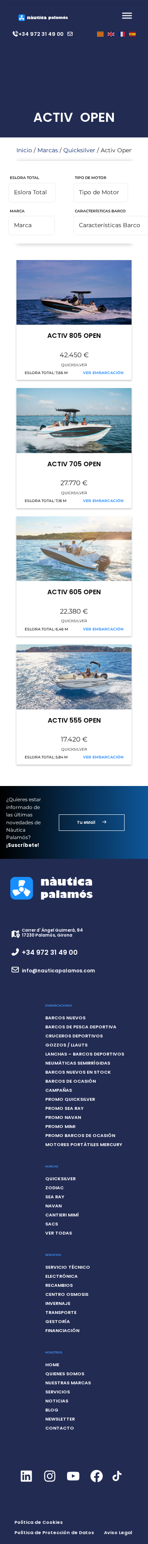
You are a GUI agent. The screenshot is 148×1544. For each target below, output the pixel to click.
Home (52, 1364)
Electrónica (61, 1276)
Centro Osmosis (66, 1294)
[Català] (100, 34)
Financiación (62, 1330)
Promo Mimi (60, 1126)
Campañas (58, 1090)
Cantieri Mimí (62, 1214)
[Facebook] (96, 1483)
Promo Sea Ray (64, 1108)
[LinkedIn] (26, 1483)
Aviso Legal (118, 1532)
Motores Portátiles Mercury (83, 1144)
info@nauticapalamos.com (58, 970)
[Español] (132, 34)
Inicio (24, 150)
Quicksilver (79, 150)
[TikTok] (117, 1480)
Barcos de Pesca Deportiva (80, 1026)
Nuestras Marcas (68, 1382)
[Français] (121, 34)
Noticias (56, 1401)
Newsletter (60, 1419)
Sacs (51, 1224)
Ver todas (58, 1233)
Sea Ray (54, 1196)
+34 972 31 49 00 (40, 33)
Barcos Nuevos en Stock (78, 1072)
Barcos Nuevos (65, 1017)
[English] (111, 34)
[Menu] (127, 16)
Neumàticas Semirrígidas (77, 1063)
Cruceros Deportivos (74, 1035)
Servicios (57, 1391)
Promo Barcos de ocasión (80, 1135)
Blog (51, 1410)
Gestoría (57, 1321)
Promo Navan (63, 1117)
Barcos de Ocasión (70, 1081)
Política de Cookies (38, 1522)
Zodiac (54, 1187)
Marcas (47, 150)
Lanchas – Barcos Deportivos (84, 1054)
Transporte (60, 1312)
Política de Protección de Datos (54, 1532)
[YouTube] (73, 1483)
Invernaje (57, 1303)
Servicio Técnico (67, 1267)
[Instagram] (49, 1483)
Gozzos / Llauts (66, 1045)
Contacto (59, 1428)
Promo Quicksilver (70, 1099)
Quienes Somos (64, 1373)
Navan (53, 1205)
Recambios (59, 1285)
